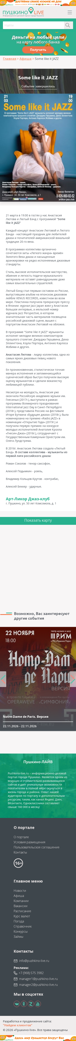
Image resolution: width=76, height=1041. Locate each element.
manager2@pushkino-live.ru (38, 984)
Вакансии (20, 906)
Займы (18, 936)
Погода (19, 921)
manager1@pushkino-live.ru (38, 979)
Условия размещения (29, 842)
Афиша (19, 896)
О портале (21, 837)
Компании (21, 901)
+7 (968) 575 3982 (31, 973)
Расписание (22, 911)
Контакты (20, 852)
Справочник (23, 926)
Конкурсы (21, 931)
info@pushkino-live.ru (34, 961)
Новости (20, 890)
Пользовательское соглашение (36, 847)
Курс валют (22, 916)
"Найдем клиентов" (17, 1025)
